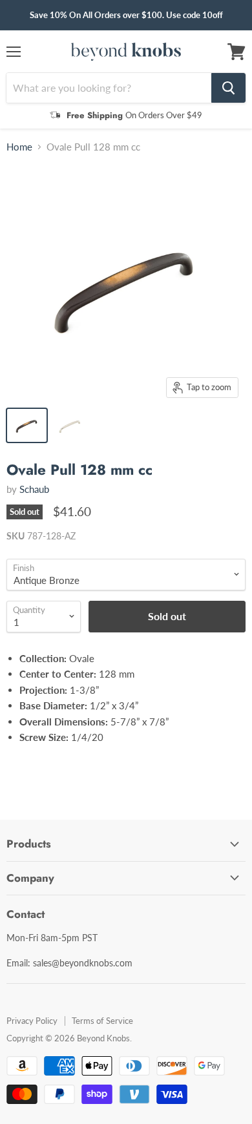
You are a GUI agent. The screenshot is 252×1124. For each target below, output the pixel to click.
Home (19, 146)
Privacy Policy (32, 1020)
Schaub (34, 489)
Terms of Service (102, 1020)
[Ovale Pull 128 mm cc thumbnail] (27, 425)
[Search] (228, 88)
